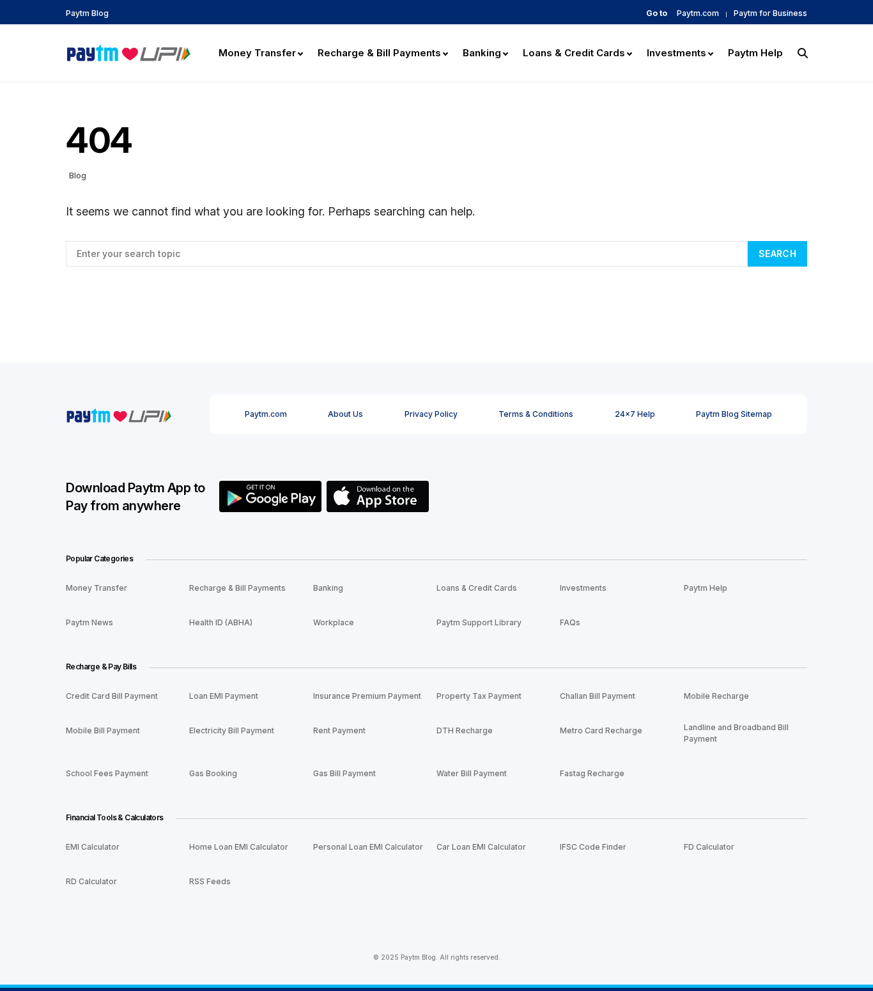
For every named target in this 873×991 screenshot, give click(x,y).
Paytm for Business (770, 13)
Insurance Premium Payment (367, 696)
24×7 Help (635, 414)
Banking (328, 588)
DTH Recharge (464, 730)
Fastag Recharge (592, 773)
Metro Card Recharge (601, 730)
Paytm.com (698, 13)
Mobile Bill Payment (103, 730)
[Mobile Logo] (128, 51)
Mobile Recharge (716, 696)
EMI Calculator (93, 847)
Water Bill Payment (471, 773)
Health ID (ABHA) (220, 622)
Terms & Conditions (535, 414)
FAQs (570, 622)
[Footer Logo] (118, 413)
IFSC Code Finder (593, 847)
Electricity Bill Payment (231, 730)
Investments (583, 588)
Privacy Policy (431, 414)
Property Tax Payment (478, 696)
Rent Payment (339, 730)
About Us (345, 414)
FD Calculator (709, 847)
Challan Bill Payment (597, 696)
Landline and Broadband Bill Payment (736, 733)
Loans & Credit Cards (476, 588)
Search (777, 253)
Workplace (333, 622)
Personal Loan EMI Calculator (368, 847)
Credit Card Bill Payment (112, 696)
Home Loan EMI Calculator (238, 847)
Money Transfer (96, 588)
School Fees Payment (107, 773)
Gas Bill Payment (344, 773)
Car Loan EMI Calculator (481, 847)
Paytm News (89, 622)
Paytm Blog (87, 13)
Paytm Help (705, 588)
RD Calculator (91, 881)
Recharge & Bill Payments (237, 588)
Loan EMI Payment (223, 696)
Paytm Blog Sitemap (734, 414)
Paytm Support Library (478, 622)
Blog (77, 175)
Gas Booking (213, 773)
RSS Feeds (210, 881)
